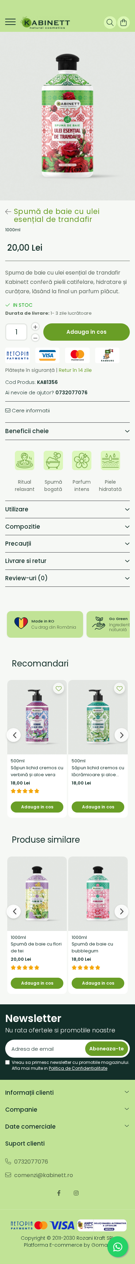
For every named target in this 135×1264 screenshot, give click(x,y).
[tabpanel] (67, 116)
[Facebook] (58, 1193)
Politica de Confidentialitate (78, 1068)
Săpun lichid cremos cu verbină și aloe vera (37, 771)
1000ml (12, 230)
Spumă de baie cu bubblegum (92, 947)
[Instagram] (76, 1193)
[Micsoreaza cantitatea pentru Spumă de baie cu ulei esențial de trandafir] (35, 337)
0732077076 (30, 1162)
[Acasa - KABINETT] (45, 22)
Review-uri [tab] (26, 578)
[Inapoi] (5, 212)
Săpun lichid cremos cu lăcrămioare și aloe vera (98, 771)
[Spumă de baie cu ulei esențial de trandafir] (67, 116)
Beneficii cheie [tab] (27, 431)
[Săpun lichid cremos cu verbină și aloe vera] (37, 717)
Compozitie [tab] (22, 526)
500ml (18, 760)
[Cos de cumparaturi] (123, 22)
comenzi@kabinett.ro (43, 1175)
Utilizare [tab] (16, 509)
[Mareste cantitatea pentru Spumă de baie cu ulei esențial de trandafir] (35, 326)
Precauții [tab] (18, 543)
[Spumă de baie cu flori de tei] (37, 894)
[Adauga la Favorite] (58, 688)
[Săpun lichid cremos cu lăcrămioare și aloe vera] (98, 717)
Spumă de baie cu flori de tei (36, 947)
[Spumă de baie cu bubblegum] (98, 894)
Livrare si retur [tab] (25, 561)
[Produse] (10, 24)
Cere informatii (30, 410)
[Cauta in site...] (110, 22)
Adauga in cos (86, 331)
